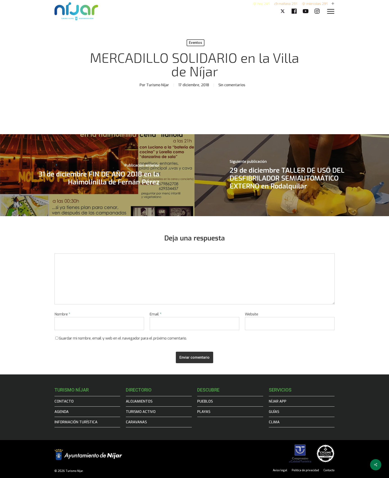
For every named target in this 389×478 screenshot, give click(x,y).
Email (155, 314)
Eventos (195, 43)
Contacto (64, 401)
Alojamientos (139, 401)
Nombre (62, 314)
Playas (203, 411)
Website (251, 314)
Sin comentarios (231, 85)
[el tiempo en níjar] (333, 4)
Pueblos (205, 401)
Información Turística (75, 422)
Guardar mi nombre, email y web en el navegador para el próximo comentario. (123, 338)
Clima (274, 422)
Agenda (61, 411)
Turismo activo (141, 411)
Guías (274, 411)
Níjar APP (277, 401)
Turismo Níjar (157, 85)
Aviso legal (280, 470)
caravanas (136, 422)
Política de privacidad (305, 470)
